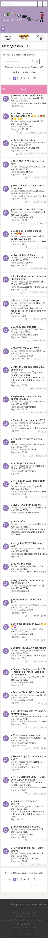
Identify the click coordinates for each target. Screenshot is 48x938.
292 (40, 412)
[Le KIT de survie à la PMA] (24, 40)
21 (38, 247)
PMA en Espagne (30, 147)
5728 (38, 153)
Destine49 (37, 329)
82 (38, 640)
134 (40, 223)
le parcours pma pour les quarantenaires (26, 398)
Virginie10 (37, 372)
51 (35, 727)
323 (31, 455)
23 (45, 247)
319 (35, 864)
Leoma (35, 761)
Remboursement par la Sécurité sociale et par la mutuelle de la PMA (28, 532)
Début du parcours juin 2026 (29, 420)
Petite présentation (24, 463)
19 (38, 840)
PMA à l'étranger (30, 512)
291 (35, 412)
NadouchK (37, 236)
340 (40, 340)
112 (40, 292)
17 (45, 177)
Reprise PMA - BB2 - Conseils (29, 692)
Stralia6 (36, 548)
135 (44, 223)
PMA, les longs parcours (26, 826)
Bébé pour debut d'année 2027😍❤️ (26, 232)
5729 (44, 153)
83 (42, 640)
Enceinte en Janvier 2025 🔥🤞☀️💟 (28, 625)
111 (35, 292)
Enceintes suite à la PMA (34, 103)
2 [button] (17, 78)
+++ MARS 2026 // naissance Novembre (27, 187)
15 (38, 177)
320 (40, 864)
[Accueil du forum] (24, 16)
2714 (33, 132)
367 (40, 268)
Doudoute (37, 782)
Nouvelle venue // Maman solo (26, 440)
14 (35, 177)
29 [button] (35, 78)
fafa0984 (36, 507)
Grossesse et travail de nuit (28, 95)
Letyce (35, 257)
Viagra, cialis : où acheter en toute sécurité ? (27, 582)
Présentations (29, 406)
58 (42, 616)
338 (31, 340)
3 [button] (21, 78)
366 (35, 268)
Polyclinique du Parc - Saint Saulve (27, 849)
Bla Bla (25, 590)
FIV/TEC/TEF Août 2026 (26, 348)
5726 (27, 153)
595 (31, 388)
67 (42, 202)
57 (38, 616)
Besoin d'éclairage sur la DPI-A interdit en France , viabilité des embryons (28, 671)
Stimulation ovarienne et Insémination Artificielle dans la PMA (27, 380)
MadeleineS (38, 190)
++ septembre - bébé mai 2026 (26, 601)
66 (38, 202)
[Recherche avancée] (44, 4)
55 (42, 661)
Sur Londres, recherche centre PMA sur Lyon (28, 278)
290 (31, 412)
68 (45, 202)
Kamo (35, 566)
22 (42, 247)
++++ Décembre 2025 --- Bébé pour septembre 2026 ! (28, 778)
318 (31, 864)
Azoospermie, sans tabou (27, 735)
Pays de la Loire (30, 334)
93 (38, 793)
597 (40, 388)
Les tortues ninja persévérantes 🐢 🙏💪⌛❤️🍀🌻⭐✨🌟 (28, 116)
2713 (27, 132)
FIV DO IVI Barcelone (24, 140)
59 (45, 616)
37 (45, 319)
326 (44, 455)
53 (35, 661)
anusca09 (37, 695)
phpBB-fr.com (30, 927)
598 (44, 388)
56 (35, 616)
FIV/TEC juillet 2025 (24, 254)
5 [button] (28, 78)
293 (44, 412)
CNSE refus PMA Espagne (27, 504)
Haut (44, 904)
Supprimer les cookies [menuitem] (25, 904)
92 (35, 793)
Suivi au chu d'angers (24, 326)
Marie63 (36, 350)
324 (35, 455)
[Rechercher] (39, 4)
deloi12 (36, 585)
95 (45, 793)
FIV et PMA (27, 126)
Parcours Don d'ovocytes (27, 300)
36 (42, 319)
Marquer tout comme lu (17, 67)
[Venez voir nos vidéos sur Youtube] (30, 933)
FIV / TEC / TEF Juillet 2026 (28, 209)
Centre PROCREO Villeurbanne (29, 647)
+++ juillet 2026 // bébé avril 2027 (27, 545)
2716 (44, 132)
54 (38, 661)
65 (35, 202)
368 (44, 268)
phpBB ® (30, 912)
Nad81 (35, 98)
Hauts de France (30, 858)
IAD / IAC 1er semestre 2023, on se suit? (28, 368)
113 (44, 292)
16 (42, 177)
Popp (35, 486)
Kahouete (37, 401)
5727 (33, 153)
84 (45, 640)
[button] (10, 78)
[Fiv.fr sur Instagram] (24, 933)
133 (35, 223)
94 (42, 793)
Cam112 (36, 302)
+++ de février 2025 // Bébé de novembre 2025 (29, 712)
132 (31, 223)
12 (35, 497)
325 (40, 455)
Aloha (35, 829)
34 (35, 319)
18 (35, 840)
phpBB (21, 919)
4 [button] (24, 78)
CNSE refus (19, 521)
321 (44, 864)
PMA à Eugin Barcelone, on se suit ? (28, 758)
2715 (38, 132)
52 (38, 727)
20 (35, 247)
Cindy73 (36, 166)
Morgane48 (38, 465)
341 (44, 340)
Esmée (35, 806)
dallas (35, 629)
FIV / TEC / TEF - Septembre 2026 (27, 163)
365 (31, 268)
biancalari (37, 716)
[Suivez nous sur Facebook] (17, 933)
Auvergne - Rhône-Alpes (34, 286)
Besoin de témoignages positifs (25, 802)
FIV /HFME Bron (22, 563)
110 (31, 292)
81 (35, 640)
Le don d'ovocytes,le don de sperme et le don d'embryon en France (28, 311)
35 (38, 319)
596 (35, 388)
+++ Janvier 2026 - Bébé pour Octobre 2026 (28, 482)
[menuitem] (17, 916)
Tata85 (35, 677)
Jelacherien (37, 142)
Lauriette (37, 737)
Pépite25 (36, 604)
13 (38, 497)
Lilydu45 (36, 444)
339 (35, 340)
